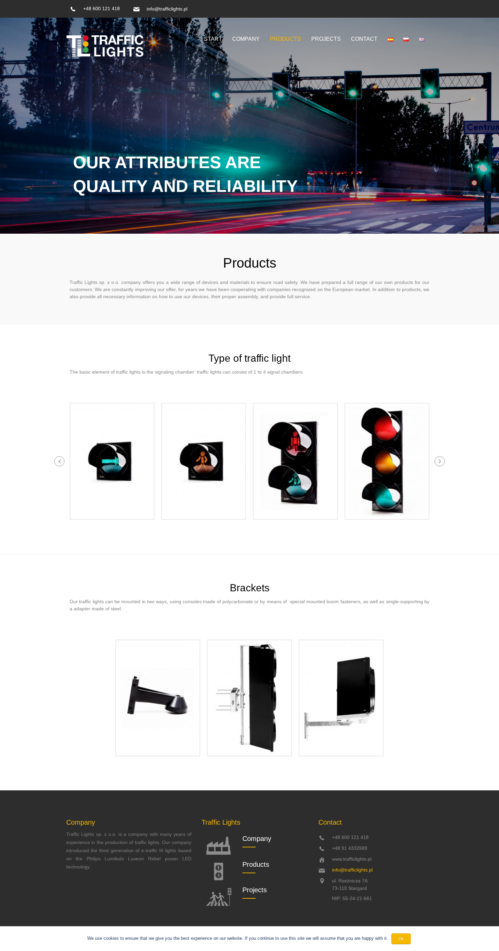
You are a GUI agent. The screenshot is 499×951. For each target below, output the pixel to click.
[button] (59, 461)
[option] (112, 461)
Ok (401, 938)
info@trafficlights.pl (167, 9)
